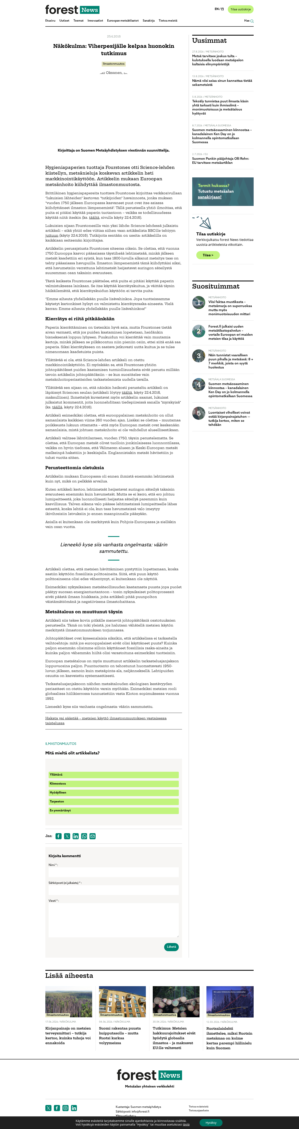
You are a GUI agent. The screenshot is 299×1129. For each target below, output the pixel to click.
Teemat (78, 20)
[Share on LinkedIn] (76, 836)
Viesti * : (54, 901)
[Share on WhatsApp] (84, 836)
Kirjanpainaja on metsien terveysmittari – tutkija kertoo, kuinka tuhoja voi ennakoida (68, 1036)
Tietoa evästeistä (198, 1107)
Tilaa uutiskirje (241, 9)
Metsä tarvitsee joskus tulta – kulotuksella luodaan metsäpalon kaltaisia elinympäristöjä (217, 60)
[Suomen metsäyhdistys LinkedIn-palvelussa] (74, 1108)
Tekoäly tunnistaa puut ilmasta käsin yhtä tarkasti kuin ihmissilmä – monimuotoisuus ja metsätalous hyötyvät (220, 107)
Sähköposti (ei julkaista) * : (65, 883)
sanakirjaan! (210, 197)
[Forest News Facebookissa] (57, 1108)
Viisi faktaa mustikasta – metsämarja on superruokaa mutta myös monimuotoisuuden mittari (230, 308)
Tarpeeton (57, 801)
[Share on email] (92, 836)
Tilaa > (208, 255)
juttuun (51, 235)
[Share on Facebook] (59, 836)
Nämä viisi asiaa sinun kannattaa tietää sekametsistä (222, 83)
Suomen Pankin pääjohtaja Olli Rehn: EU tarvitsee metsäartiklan (220, 161)
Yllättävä (56, 774)
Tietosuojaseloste (199, 1110)
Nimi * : (53, 865)
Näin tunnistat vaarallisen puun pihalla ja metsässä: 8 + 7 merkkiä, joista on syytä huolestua (230, 361)
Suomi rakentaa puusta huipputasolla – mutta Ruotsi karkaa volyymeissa (120, 1036)
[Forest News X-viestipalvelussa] (48, 1108)
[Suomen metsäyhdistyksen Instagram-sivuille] (65, 1108)
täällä (57, 407)
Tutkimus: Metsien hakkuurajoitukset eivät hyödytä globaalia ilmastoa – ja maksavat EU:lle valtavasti (174, 1038)
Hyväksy (211, 1123)
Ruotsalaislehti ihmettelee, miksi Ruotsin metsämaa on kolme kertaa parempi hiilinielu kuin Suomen (229, 1038)
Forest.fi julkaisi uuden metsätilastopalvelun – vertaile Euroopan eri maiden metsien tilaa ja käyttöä (230, 333)
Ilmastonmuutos (113, 64)
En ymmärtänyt (60, 810)
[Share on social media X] (67, 836)
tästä (186, 1124)
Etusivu (50, 20)
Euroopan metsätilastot (123, 20)
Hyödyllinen (58, 792)
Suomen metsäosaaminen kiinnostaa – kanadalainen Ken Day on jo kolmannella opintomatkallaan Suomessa (222, 136)
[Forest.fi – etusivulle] (149, 1074)
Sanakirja (149, 20)
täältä (94, 218)
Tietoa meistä (168, 20)
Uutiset (64, 20)
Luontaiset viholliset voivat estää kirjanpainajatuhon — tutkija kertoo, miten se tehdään (229, 419)
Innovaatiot (95, 20)
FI (222, 9)
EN (217, 9)
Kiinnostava (58, 783)
